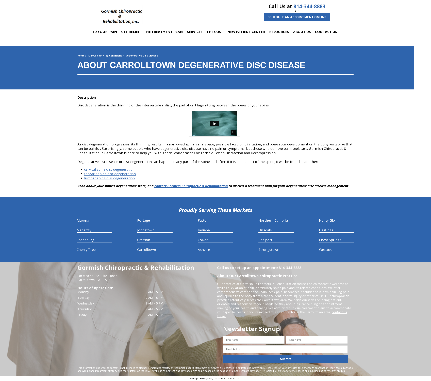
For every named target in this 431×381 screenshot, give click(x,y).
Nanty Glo (327, 220)
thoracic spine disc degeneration (110, 174)
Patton (203, 220)
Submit (285, 359)
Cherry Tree (86, 249)
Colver (203, 240)
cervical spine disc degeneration (109, 169)
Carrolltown (146, 249)
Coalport (265, 240)
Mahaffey (84, 230)
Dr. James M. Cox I (272, 370)
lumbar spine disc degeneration (109, 178)
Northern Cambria (273, 220)
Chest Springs (330, 240)
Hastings (326, 230)
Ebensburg (85, 240)
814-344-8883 (309, 6)
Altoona (83, 220)
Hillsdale (265, 230)
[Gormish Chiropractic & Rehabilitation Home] (122, 14)
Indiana (204, 230)
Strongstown (268, 249)
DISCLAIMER (152, 370)
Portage (143, 220)
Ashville (204, 249)
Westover (326, 249)
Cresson (143, 240)
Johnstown (146, 230)
